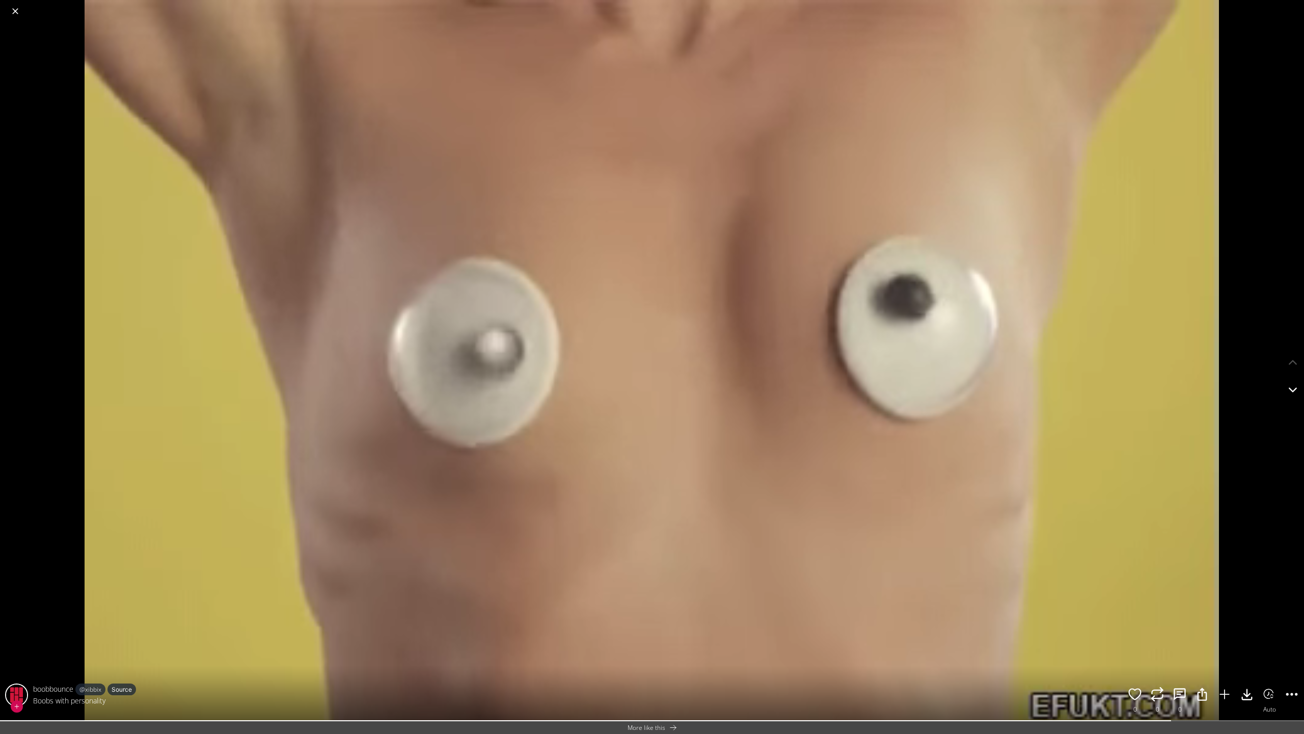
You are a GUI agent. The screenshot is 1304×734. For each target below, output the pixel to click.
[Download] (1247, 695)
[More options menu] (1294, 6)
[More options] (1292, 695)
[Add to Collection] (1224, 695)
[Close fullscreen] (15, 11)
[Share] (1202, 695)
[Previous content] (1293, 362)
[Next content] (1293, 390)
